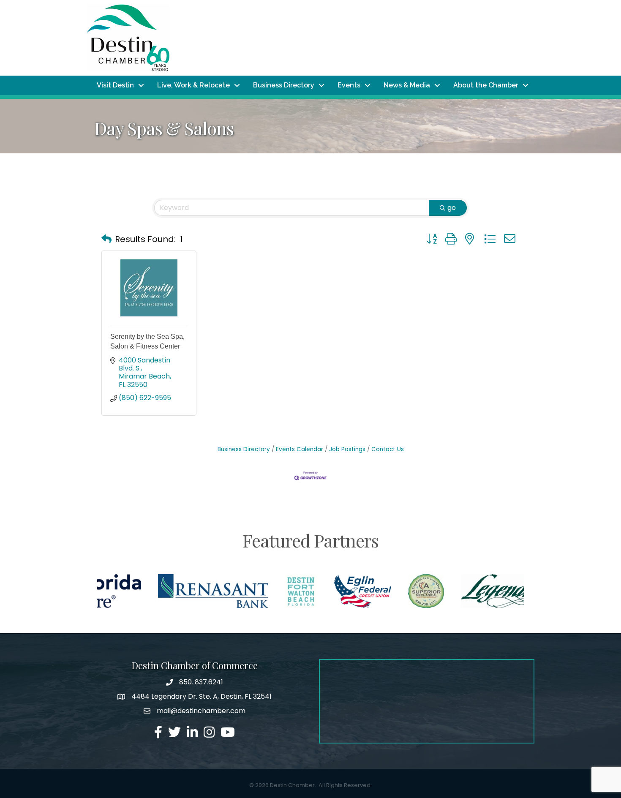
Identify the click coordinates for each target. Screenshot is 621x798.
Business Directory (283, 85)
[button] (106, 239)
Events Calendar (299, 449)
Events (349, 85)
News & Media (407, 85)
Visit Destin (115, 85)
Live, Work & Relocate (193, 85)
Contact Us (387, 449)
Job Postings (347, 449)
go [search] (451, 207)
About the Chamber (485, 85)
